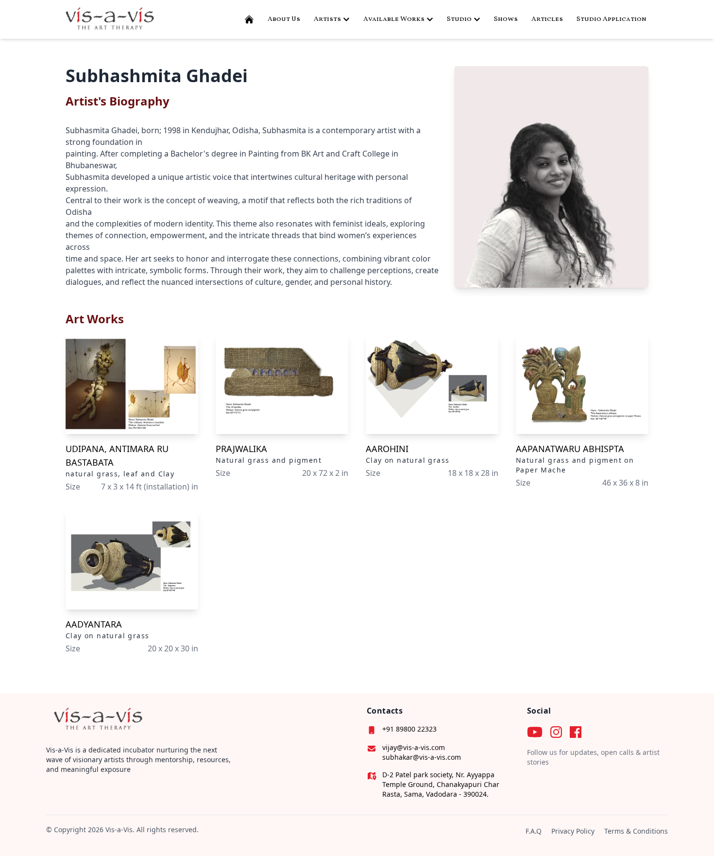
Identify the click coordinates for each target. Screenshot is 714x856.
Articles (547, 19)
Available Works (394, 19)
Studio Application (611, 19)
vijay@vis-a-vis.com (413, 747)
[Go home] (96, 720)
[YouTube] (535, 732)
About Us (284, 19)
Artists (327, 19)
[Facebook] (575, 732)
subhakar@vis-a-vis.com (421, 757)
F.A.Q (534, 831)
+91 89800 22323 (409, 729)
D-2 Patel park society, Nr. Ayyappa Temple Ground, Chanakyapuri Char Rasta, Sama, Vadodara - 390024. (440, 784)
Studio (459, 19)
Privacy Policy (573, 831)
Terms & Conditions (636, 831)
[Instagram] (556, 732)
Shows (506, 19)
